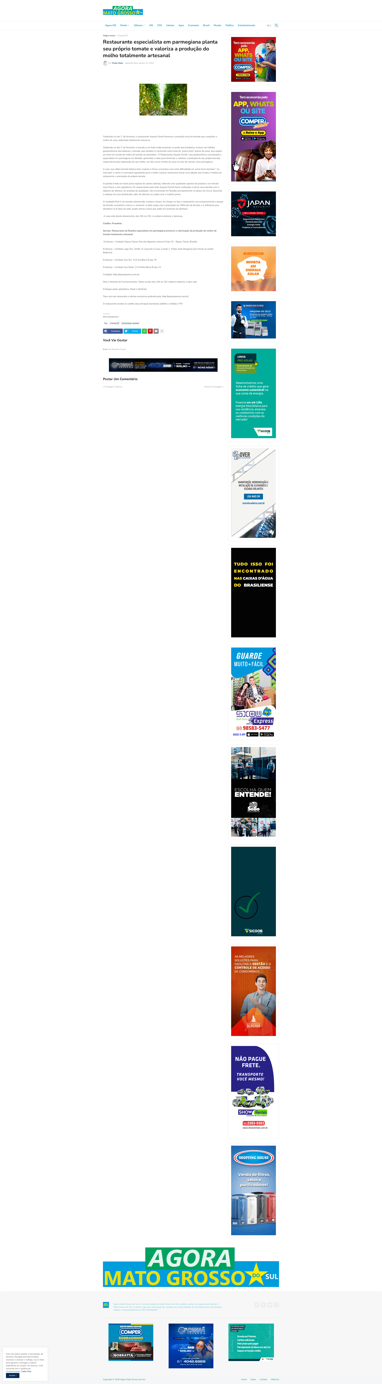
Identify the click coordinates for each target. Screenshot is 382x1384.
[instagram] (276, 1304)
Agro (181, 25)
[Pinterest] (150, 331)
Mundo (217, 25)
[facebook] (256, 1304)
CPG (159, 25)
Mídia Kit (275, 1379)
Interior (170, 25)
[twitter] (263, 1304)
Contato (263, 1379)
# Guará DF (122, 36)
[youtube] (269, 1304)
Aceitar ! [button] (12, 1375)
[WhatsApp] (144, 331)
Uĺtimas (138, 25)
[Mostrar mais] (161, 331)
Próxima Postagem (213, 386)
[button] (269, 25)
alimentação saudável (130, 323)
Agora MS (110, 25)
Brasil (206, 25)
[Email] (156, 331)
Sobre (253, 1379)
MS (151, 25)
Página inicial (109, 36)
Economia (193, 25)
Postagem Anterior (113, 386)
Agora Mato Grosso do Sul (132, 1379)
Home (244, 1379)
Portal (123, 25)
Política (229, 25)
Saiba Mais (26, 1371)
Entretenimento (246, 25)
